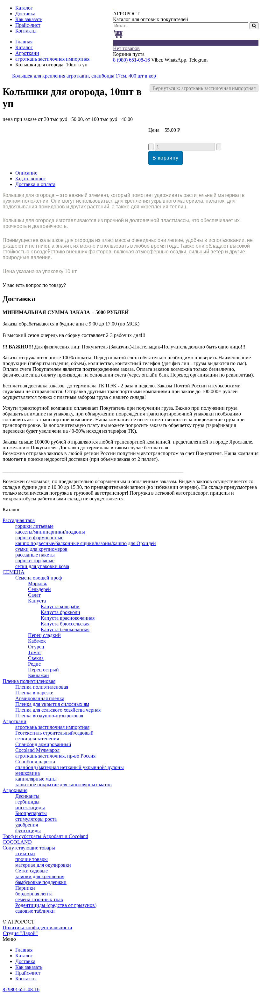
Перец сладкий (44, 635)
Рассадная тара (19, 520)
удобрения (26, 824)
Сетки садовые (31, 870)
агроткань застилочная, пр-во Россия (55, 756)
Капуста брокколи (60, 612)
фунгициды (28, 830)
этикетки (25, 853)
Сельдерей (39, 589)
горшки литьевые (34, 526)
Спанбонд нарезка (35, 761)
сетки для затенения (37, 738)
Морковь (37, 583)
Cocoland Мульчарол (37, 750)
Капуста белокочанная (65, 629)
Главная (23, 41)
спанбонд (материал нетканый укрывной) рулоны (69, 767)
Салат (34, 595)
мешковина (27, 773)
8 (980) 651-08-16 (131, 60)
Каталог (24, 47)
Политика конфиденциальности (37, 927)
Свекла (36, 658)
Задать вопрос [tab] (30, 178)
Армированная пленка (39, 698)
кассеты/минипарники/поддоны (50, 532)
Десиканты (27, 796)
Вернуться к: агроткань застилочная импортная (204, 88)
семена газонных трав (39, 899)
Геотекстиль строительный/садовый (54, 733)
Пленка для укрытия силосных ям (52, 704)
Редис (34, 664)
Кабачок (37, 641)
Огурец (36, 646)
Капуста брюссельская (65, 623)
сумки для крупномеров (41, 549)
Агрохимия (15, 790)
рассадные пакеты (35, 554)
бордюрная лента (34, 893)
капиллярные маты (36, 779)
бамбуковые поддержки (41, 882)
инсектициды (30, 807)
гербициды (27, 801)
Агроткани (27, 53)
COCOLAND (17, 842)
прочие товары (31, 859)
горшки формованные (39, 537)
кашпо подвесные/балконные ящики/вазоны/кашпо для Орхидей (85, 543)
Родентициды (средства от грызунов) (55, 905)
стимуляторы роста (36, 819)
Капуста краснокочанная (68, 618)
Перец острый (43, 669)
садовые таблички (35, 911)
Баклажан (38, 675)
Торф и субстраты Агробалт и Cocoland (45, 836)
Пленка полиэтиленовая (29, 681)
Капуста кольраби (60, 606)
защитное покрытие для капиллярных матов (63, 784)
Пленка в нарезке (34, 692)
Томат (34, 652)
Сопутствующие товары (29, 847)
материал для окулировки (43, 865)
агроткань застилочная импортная (52, 59)
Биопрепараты (31, 813)
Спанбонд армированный (43, 744)
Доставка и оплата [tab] (35, 184)
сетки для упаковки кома (42, 566)
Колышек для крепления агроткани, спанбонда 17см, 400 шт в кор (84, 76)
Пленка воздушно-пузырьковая (49, 715)
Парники (25, 888)
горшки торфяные (34, 560)
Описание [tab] (26, 173)
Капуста (37, 600)
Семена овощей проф (38, 577)
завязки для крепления (39, 876)
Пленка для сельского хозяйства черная (58, 710)
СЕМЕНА (14, 572)
